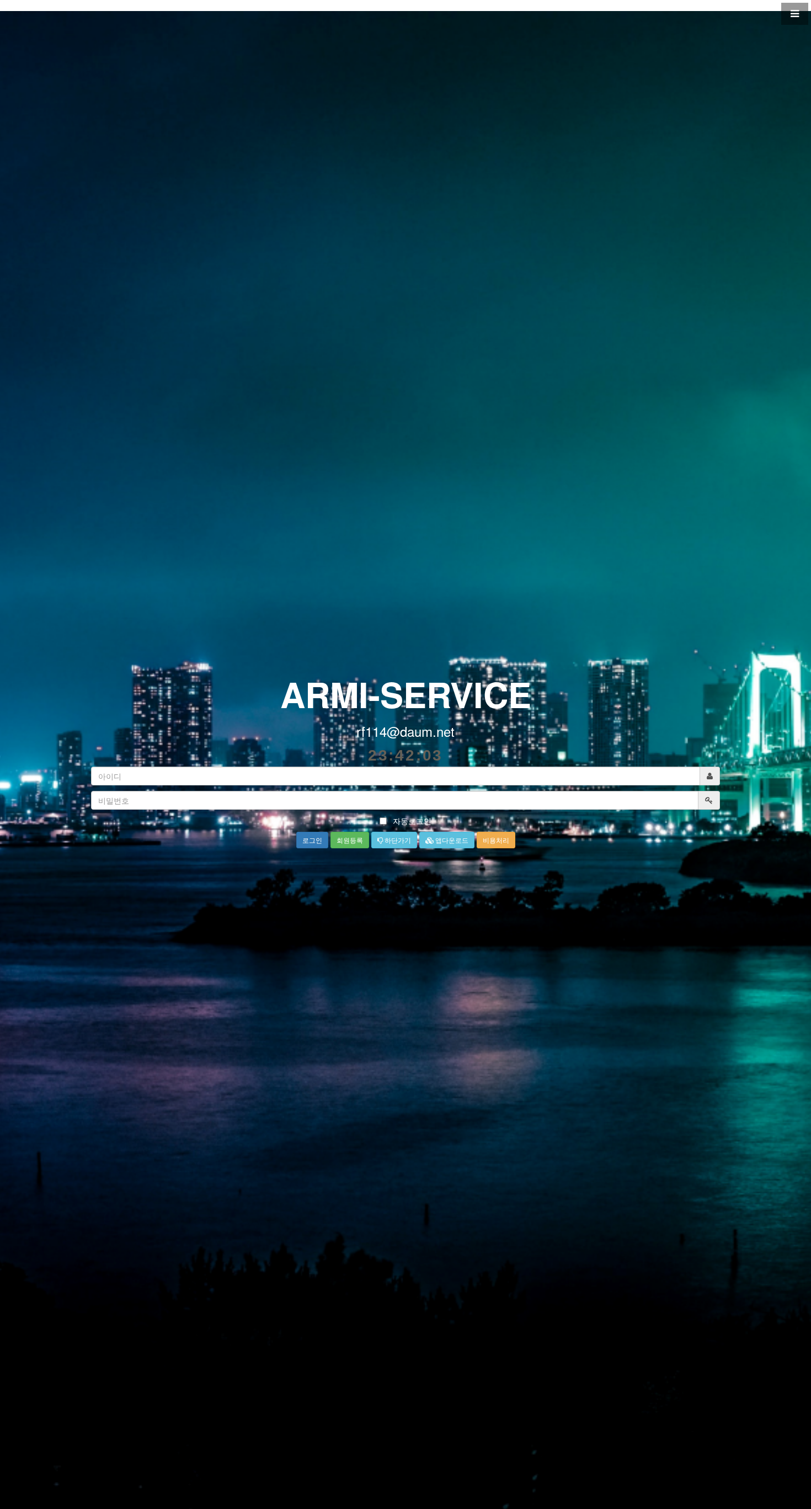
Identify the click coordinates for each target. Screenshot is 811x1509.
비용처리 (496, 839)
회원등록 (350, 839)
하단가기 (397, 839)
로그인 (312, 839)
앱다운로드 (451, 839)
